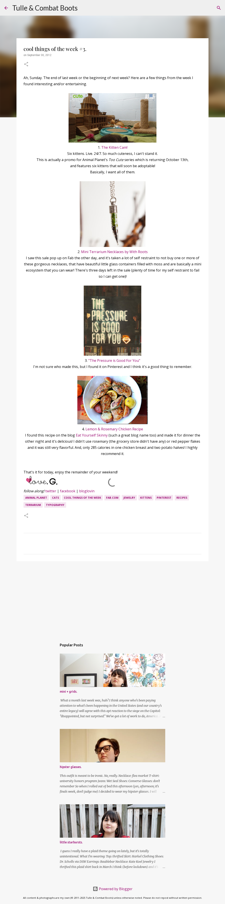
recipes (181, 498)
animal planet (36, 498)
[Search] (83, 8)
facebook (67, 491)
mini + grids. (68, 691)
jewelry (129, 498)
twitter (50, 491)
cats (55, 498)
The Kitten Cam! (114, 147)
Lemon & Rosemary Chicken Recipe (114, 429)
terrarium (33, 505)
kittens (146, 498)
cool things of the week (82, 498)
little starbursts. (71, 842)
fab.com (112, 498)
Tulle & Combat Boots (45, 8)
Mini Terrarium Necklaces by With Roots (114, 251)
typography (55, 505)
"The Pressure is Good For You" (114, 360)
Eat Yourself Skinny (92, 435)
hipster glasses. (71, 767)
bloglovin (86, 491)
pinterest (164, 498)
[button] (26, 65)
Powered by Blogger (115, 888)
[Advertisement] (112, 598)
